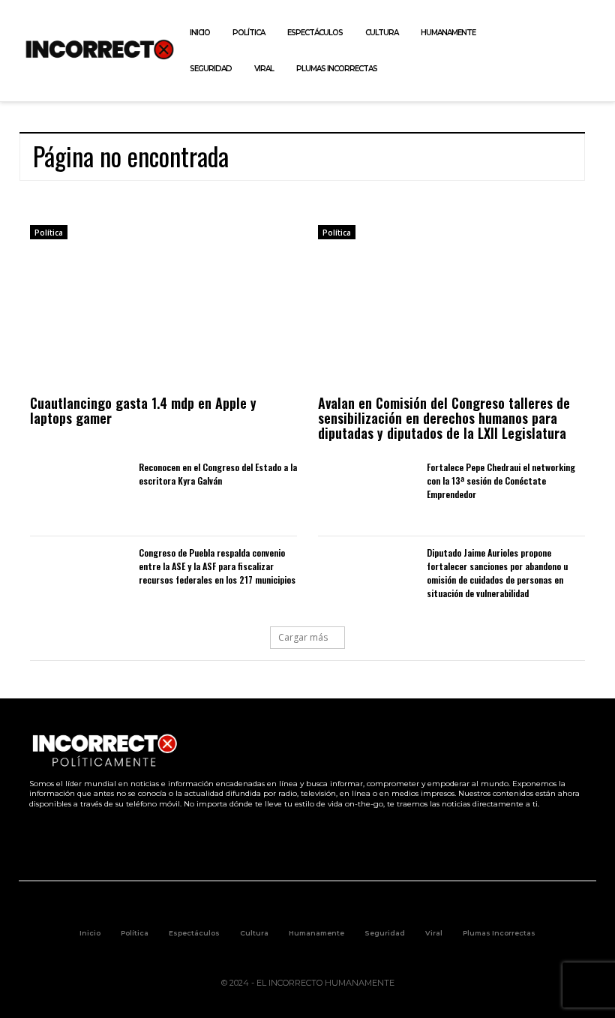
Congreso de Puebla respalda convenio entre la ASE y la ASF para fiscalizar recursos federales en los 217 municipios (217, 566)
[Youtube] (573, 51)
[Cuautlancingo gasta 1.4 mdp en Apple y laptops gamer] (163, 319)
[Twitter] (539, 51)
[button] (595, 51)
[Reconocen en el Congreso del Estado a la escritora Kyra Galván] (77, 493)
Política (48, 232)
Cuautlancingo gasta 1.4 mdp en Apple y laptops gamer (143, 410)
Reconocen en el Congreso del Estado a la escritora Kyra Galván (218, 474)
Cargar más (303, 637)
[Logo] (100, 49)
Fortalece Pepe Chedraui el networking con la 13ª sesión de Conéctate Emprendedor (501, 480)
